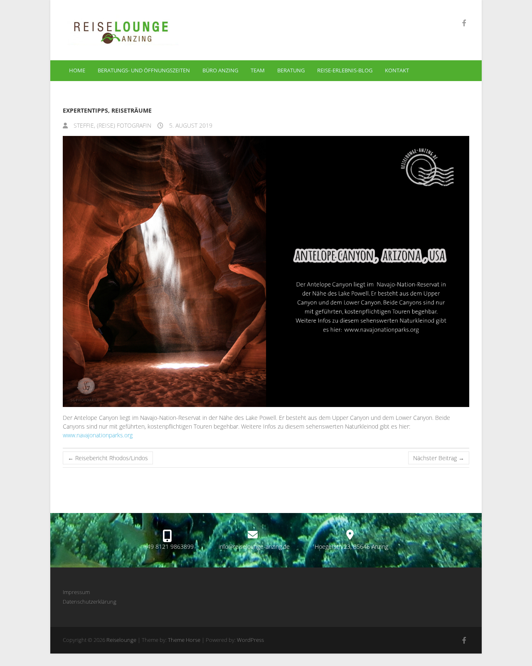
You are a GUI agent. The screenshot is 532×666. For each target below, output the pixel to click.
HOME (77, 70)
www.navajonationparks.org (98, 435)
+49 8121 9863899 (169, 546)
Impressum (76, 592)
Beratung (291, 70)
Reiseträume (131, 110)
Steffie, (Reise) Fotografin (111, 125)
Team (258, 70)
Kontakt (397, 70)
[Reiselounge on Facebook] (464, 23)
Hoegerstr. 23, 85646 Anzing (351, 546)
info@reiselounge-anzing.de (254, 546)
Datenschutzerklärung (89, 601)
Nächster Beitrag (438, 458)
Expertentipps (85, 110)
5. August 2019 (189, 125)
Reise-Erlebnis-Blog (344, 70)
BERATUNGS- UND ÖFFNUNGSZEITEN (144, 70)
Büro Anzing (220, 70)
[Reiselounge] (157, 30)
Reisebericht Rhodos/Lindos (108, 458)
